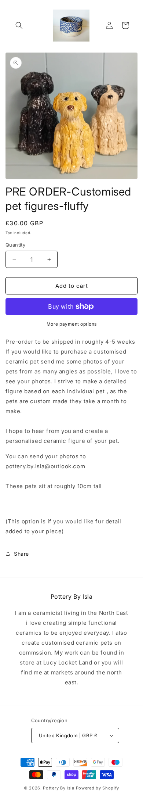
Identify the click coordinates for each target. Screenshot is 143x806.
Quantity (15, 245)
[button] (19, 25)
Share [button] (21, 554)
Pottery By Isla (59, 788)
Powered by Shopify (98, 788)
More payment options (72, 324)
